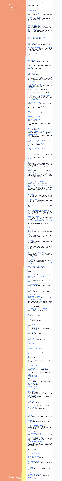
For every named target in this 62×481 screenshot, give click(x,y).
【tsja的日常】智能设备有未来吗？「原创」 (34, 395)
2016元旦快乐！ (30, 356)
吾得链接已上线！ (31, 240)
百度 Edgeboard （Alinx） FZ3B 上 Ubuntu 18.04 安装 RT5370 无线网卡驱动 (39, 95)
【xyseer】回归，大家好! (32, 324)
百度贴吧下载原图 (31, 172)
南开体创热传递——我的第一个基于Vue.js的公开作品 (36, 276)
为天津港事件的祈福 (31, 410)
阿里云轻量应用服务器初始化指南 (33, 190)
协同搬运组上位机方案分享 (32, 87)
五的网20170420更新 (31, 343)
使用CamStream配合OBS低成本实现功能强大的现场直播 (36, 273)
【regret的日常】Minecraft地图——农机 (34, 453)
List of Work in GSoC (31, 75)
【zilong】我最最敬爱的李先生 (32, 332)
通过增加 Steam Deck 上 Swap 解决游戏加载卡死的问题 (36, 37)
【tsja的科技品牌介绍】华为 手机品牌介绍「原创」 (35, 441)
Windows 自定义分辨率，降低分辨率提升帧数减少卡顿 (36, 51)
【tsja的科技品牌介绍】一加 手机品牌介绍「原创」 (35, 425)
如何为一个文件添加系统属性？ (32, 383)
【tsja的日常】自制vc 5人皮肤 (32, 351)
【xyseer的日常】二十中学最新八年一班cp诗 (34, 386)
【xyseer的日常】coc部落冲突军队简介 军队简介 (35, 363)
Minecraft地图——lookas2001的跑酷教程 (34, 456)
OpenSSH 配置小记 (31, 194)
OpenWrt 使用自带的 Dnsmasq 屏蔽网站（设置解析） (36, 202)
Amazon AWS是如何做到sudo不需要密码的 (34, 299)
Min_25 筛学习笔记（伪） (32, 225)
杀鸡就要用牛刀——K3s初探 (32, 104)
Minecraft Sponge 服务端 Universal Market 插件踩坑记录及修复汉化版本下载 (39, 210)
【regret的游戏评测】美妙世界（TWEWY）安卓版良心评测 (36, 358)
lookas (11, 4)
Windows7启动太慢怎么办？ (32, 407)
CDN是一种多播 (30, 162)
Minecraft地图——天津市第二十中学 (33, 458)
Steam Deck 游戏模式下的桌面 (32, 29)
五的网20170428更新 (31, 338)
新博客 (29, 111)
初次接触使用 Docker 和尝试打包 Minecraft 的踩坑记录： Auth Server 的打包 (39, 140)
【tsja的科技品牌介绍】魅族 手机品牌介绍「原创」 (35, 437)
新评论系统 (30, 67)
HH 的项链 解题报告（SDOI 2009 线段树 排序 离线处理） (36, 252)
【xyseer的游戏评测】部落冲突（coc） (34, 365)
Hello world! (30, 281)
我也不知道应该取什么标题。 (32, 319)
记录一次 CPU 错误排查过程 (32, 10)
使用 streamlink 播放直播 (32, 177)
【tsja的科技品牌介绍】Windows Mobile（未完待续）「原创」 (37, 368)
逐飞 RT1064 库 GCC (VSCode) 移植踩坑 (34, 121)
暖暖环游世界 (30, 370)
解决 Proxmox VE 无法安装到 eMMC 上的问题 (35, 128)
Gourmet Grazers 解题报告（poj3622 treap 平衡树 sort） (36, 266)
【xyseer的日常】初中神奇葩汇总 (33, 388)
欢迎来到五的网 (30, 477)
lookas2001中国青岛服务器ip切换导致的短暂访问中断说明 (36, 279)
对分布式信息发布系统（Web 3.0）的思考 (34, 43)
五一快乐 (29, 334)
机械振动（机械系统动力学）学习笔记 (33, 13)
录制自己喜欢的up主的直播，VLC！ (33, 284)
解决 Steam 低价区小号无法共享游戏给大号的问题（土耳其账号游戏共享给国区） (40, 47)
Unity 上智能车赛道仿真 (31, 81)
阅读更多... (29, 158)
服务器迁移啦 (30, 145)
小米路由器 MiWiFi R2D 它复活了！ (33, 99)
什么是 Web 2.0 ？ (31, 169)
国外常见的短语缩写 (31, 391)
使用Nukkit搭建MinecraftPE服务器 (33, 292)
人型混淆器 (30, 316)
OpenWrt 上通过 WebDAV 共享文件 (33, 216)
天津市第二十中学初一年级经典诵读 (33, 470)
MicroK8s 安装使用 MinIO (32, 60)
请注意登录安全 (30, 415)
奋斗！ (29, 234)
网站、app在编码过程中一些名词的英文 (34, 327)
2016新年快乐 (30, 353)
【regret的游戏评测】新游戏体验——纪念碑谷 (35, 422)
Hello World (30, 114)
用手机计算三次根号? (31, 420)
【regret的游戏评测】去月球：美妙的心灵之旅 (35, 348)
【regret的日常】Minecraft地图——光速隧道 (35, 451)
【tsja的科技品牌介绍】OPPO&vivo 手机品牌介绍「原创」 (36, 429)
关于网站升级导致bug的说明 (32, 376)
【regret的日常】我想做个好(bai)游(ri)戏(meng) (35, 340)
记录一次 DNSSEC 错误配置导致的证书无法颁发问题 (35, 17)
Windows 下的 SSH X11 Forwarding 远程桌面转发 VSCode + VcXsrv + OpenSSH (39, 2)
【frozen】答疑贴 (31, 290)
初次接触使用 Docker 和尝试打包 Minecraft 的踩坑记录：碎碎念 (37, 148)
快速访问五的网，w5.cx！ (32, 259)
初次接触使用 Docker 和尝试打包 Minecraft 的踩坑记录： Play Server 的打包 (39, 131)
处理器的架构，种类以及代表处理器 (33, 417)
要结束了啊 (30, 227)
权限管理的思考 (30, 286)
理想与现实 (30, 237)
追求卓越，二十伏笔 (31, 401)
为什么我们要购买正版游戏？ (32, 380)
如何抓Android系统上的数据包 (32, 329)
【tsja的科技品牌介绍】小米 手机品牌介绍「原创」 (35, 433)
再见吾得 (29, 62)
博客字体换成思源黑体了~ (32, 73)
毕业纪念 (29, 314)
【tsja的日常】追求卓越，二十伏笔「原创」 (34, 404)
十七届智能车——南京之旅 (32, 91)
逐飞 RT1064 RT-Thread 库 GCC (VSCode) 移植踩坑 (35, 119)
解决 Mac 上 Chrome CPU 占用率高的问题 (34, 126)
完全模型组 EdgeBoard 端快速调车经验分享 (34, 84)
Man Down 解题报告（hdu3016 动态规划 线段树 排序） (36, 249)
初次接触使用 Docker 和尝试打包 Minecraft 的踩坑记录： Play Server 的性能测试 (40, 143)
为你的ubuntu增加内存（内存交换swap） (34, 296)
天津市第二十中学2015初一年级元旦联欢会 (34, 474)
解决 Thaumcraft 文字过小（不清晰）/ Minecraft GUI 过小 (36, 150)
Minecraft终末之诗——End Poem (33, 464)
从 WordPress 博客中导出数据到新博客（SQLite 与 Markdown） (37, 56)
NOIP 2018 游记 (30, 230)
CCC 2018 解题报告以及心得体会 (33, 268)
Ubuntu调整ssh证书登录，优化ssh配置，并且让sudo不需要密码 (37, 304)
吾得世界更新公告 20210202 (32, 134)
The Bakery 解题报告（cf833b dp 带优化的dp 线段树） (36, 256)
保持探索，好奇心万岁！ (32, 243)
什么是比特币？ (30, 446)
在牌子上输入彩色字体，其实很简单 (33, 461)
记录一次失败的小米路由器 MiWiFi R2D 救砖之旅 (35, 102)
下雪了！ (29, 374)
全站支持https (30, 467)
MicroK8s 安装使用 (31, 69)
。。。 (29, 311)
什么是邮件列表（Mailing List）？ (33, 199)
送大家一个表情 (30, 412)
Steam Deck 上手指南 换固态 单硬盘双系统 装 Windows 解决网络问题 (38, 39)
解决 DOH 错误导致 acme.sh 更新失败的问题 (34, 116)
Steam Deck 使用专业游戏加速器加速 (33, 25)
